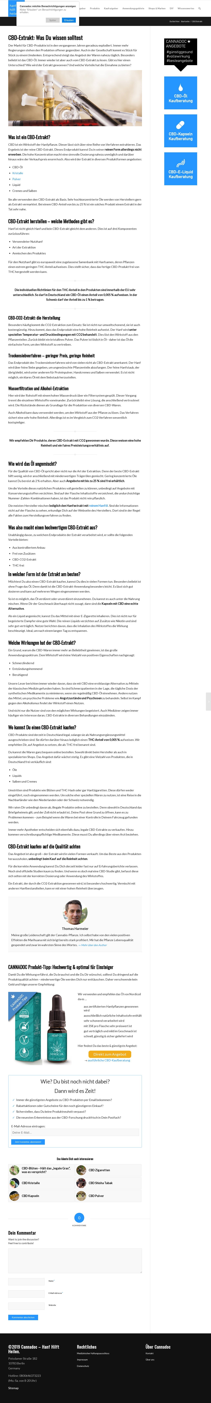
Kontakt (149, 1353)
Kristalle (17, 173)
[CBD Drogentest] (208, 702)
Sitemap (13, 1388)
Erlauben (69, 20)
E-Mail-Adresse (56, 1293)
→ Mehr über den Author (92, 945)
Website (52, 1305)
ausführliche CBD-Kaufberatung (109, 1060)
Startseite (185, 21)
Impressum (82, 1359)
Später (52, 20)
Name (52, 1280)
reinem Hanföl (98, 505)
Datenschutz (83, 1366)
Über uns (150, 1359)
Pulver (16, 179)
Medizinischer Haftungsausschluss (93, 1353)
